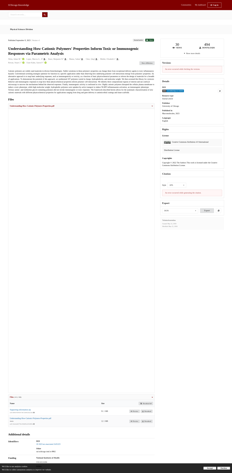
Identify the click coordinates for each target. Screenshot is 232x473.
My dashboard (200, 5)
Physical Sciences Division (21, 29)
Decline (224, 468)
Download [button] (147, 411)
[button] (81, 106)
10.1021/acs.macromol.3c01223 (48, 444)
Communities (186, 5)
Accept (210, 468)
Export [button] (207, 211)
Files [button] (15, 397)
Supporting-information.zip (20, 410)
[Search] (45, 14)
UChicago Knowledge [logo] (18, 5)
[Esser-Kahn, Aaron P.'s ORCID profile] (45, 62)
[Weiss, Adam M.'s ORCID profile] (22, 59)
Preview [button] (135, 411)
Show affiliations (147, 63)
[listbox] (176, 185)
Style (164, 185)
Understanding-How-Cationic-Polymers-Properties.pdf (30, 418)
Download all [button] (146, 403)
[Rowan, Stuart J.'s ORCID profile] (23, 62)
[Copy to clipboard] (220, 91)
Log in (215, 5)
